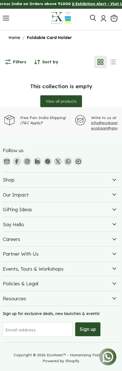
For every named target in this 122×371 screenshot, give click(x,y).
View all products (61, 101)
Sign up (88, 329)
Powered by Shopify (61, 361)
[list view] (113, 62)
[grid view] (100, 62)
